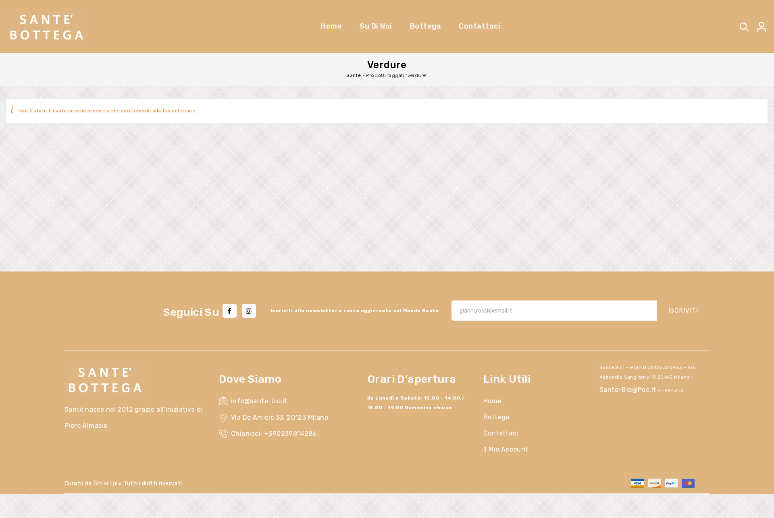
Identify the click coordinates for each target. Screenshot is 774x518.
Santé (353, 75)
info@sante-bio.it (259, 401)
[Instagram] (249, 311)
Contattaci (500, 433)
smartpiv (108, 483)
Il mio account (505, 449)
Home (492, 401)
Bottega (496, 417)
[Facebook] (230, 311)
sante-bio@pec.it (627, 390)
